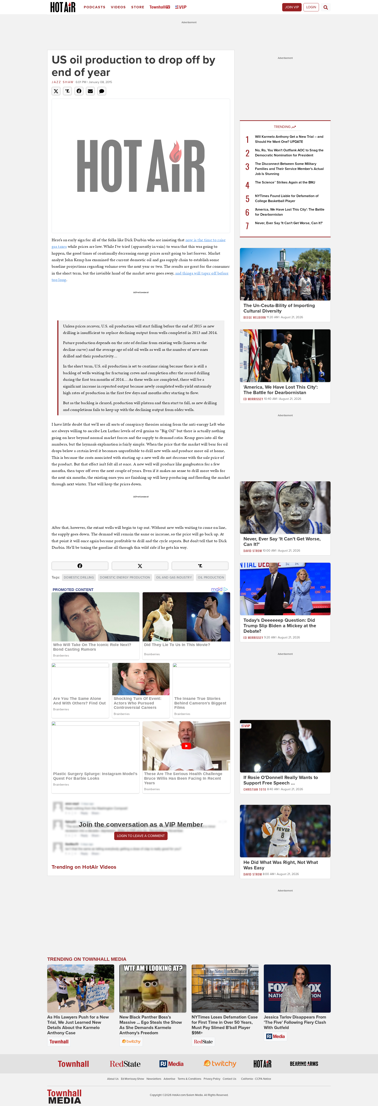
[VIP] (181, 7)
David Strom (252, 550)
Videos (118, 7)
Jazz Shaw (63, 82)
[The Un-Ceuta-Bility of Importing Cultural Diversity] (285, 274)
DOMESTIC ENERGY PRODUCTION (125, 577)
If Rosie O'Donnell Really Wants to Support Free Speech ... (280, 780)
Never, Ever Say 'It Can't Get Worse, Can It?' (289, 223)
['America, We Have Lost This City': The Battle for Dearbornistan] (285, 355)
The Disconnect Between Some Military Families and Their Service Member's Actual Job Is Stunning (289, 169)
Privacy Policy (212, 1079)
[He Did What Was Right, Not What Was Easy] (285, 831)
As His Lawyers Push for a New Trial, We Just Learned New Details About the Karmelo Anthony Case (78, 1025)
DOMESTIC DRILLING (79, 577)
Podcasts (95, 7)
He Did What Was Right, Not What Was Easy (280, 865)
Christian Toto (254, 789)
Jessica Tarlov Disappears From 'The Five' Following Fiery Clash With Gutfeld (295, 1022)
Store (137, 7)
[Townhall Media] (64, 1096)
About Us (113, 1079)
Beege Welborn (254, 317)
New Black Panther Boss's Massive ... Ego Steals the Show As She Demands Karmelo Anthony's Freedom (150, 1025)
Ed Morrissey (253, 399)
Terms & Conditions (189, 1079)
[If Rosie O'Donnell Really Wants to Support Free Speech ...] (285, 746)
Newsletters (154, 1079)
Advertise (169, 1079)
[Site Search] (326, 7)
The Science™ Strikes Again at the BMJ (285, 182)
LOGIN (311, 7)
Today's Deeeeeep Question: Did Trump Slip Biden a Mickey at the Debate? (279, 625)
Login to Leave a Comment (141, 836)
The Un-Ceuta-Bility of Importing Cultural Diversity (279, 308)
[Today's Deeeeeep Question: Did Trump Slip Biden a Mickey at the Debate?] (285, 589)
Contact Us (229, 1079)
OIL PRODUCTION (211, 577)
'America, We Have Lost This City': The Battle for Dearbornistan (280, 389)
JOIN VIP (292, 7)
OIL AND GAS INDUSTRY (174, 577)
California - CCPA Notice (256, 1079)
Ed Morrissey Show (132, 1079)
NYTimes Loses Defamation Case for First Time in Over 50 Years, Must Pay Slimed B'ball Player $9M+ (225, 1025)
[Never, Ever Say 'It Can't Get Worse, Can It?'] (285, 507)
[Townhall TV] (160, 7)
